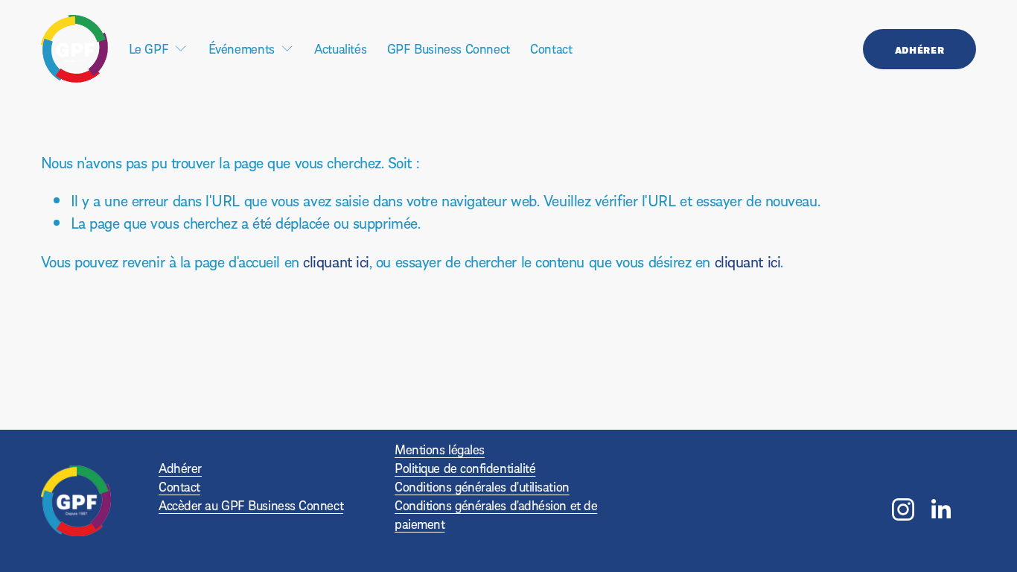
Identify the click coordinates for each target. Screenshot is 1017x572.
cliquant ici (336, 261)
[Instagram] (903, 509)
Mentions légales (440, 449)
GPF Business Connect (448, 48)
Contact (551, 48)
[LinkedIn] (940, 509)
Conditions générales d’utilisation (482, 486)
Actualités (340, 48)
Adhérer (919, 49)
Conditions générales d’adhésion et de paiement (496, 514)
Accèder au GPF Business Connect (251, 505)
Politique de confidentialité (465, 468)
